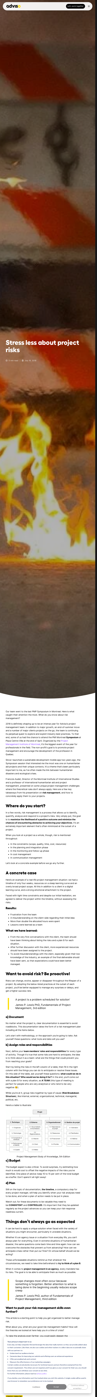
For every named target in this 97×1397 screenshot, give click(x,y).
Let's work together (75, 6)
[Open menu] (89, 6)
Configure (36, 1387)
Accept (56, 1387)
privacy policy (42, 1374)
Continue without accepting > (77, 1386)
